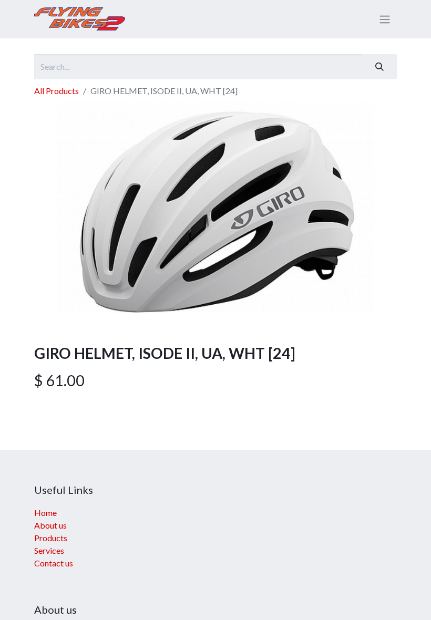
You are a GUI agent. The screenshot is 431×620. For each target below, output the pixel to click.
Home (45, 513)
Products (50, 538)
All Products (56, 91)
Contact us (53, 563)
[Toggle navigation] (385, 19)
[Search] (379, 66)
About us (50, 525)
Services (49, 550)
